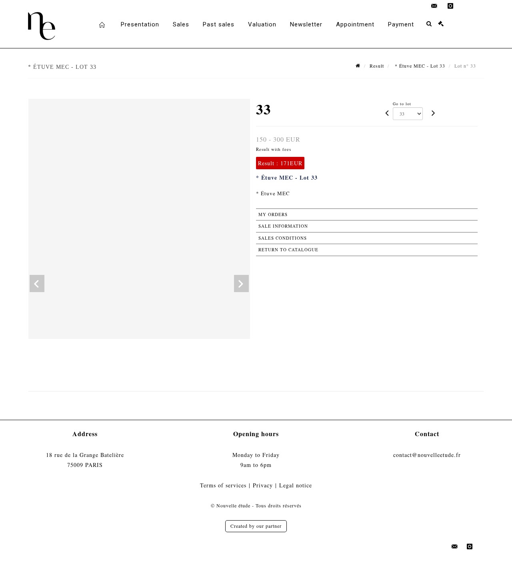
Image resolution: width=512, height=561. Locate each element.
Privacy (263, 485)
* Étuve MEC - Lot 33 (419, 65)
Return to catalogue (288, 249)
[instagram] (450, 6)
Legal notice (295, 485)
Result (377, 65)
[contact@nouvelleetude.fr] (434, 6)
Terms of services (223, 485)
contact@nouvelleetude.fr (427, 455)
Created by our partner (256, 526)
